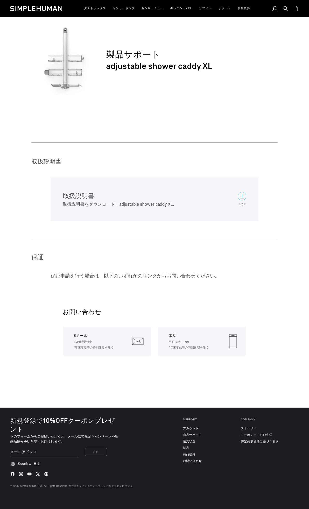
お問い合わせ (192, 461)
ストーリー (249, 428)
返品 (186, 448)
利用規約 (74, 486)
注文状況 (189, 441)
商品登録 (189, 454)
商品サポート (192, 435)
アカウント (191, 428)
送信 (96, 451)
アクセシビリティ (122, 486)
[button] (95, 8)
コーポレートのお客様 (256, 435)
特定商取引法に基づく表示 (260, 441)
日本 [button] (36, 464)
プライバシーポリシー (95, 486)
